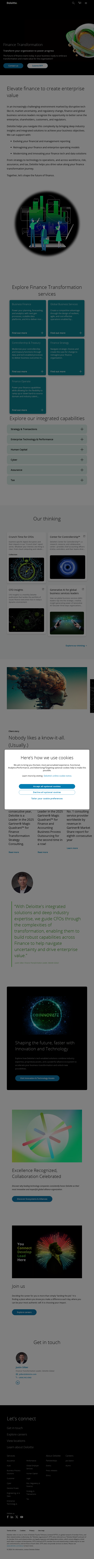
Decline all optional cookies (47, 792)
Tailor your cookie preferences (47, 798)
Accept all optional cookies (47, 786)
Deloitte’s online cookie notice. (58, 775)
